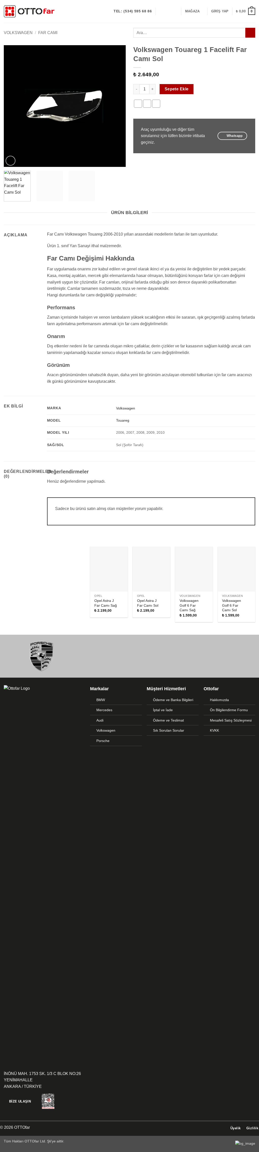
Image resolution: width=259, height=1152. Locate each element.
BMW (100, 700)
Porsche (103, 741)
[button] (219, 11)
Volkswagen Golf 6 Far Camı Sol (231, 605)
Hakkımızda (219, 700)
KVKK (214, 730)
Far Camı (47, 33)
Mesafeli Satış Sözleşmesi (231, 720)
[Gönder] (250, 33)
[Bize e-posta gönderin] (174, 11)
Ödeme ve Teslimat (168, 720)
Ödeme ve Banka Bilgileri (173, 700)
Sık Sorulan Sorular (168, 730)
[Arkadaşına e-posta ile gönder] (156, 103)
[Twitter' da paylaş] (147, 103)
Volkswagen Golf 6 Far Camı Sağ (189, 605)
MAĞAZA (192, 11)
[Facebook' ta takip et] (161, 11)
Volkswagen (18, 33)
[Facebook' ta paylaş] (138, 103)
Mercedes (104, 710)
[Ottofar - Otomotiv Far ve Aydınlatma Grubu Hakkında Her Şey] (29, 11)
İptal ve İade (163, 710)
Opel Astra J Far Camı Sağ (105, 603)
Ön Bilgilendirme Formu (229, 710)
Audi (99, 720)
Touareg (122, 420)
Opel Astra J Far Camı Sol (147, 603)
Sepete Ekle (177, 89)
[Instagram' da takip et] (168, 11)
